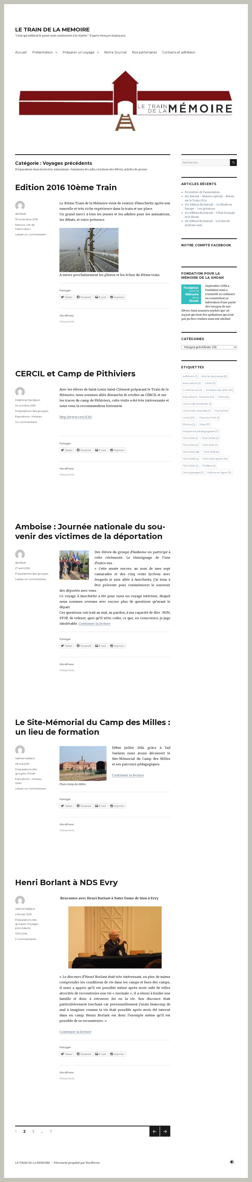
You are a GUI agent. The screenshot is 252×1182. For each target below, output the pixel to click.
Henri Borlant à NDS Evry (66, 882)
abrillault (20, 213)
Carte (210, 383)
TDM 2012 (210, 445)
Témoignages (193, 472)
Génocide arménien (197, 403)
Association (192, 383)
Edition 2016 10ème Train (66, 187)
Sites (18, 783)
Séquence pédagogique (200, 431)
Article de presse (214, 376)
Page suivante (164, 1136)
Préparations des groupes (31, 411)
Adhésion (190, 376)
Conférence (192, 390)
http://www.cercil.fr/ (75, 417)
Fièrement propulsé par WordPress (77, 1163)
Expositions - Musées (28, 416)
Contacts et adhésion (178, 52)
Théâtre (209, 465)
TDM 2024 (190, 465)
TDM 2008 (210, 438)
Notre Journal (115, 52)
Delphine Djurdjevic (28, 400)
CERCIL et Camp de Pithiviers (75, 373)
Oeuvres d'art (209, 417)
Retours (20, 224)
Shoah (31, 773)
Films (223, 396)
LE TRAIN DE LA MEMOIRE (52, 29)
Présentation (42, 52)
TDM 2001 (190, 438)
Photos (189, 424)
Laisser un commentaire (30, 234)
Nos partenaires (144, 52)
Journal (221, 410)
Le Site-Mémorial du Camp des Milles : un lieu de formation (92, 727)
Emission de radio (219, 390)
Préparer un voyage (78, 52)
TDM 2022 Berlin (215, 458)
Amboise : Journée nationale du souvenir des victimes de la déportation (90, 531)
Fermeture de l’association (202, 192)
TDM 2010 (190, 445)
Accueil (21, 52)
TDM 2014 (21, 933)
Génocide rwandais (196, 410)
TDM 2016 (211, 451)
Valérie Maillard (25, 758)
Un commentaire (26, 422)
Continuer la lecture (94, 623)
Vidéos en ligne (219, 472)
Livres (189, 417)
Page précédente (154, 1136)
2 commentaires (25, 939)
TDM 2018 (191, 458)
